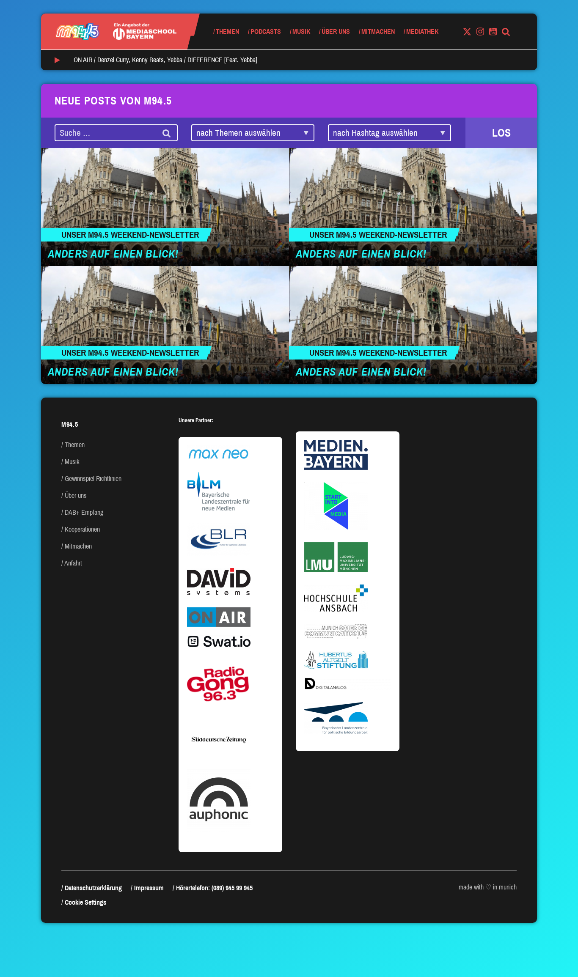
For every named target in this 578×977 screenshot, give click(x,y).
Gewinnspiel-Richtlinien (93, 478)
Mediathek (422, 31)
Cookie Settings (85, 902)
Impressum (149, 888)
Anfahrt (73, 563)
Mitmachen (378, 31)
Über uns (336, 31)
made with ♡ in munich (488, 887)
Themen (227, 31)
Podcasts (265, 31)
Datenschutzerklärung (93, 888)
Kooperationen (82, 529)
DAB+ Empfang (84, 512)
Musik (301, 31)
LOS (501, 133)
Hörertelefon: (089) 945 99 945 (214, 888)
